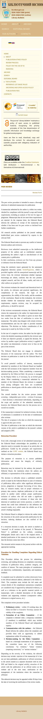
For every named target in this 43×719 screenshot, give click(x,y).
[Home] (21, 5)
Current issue (22, 115)
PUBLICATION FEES (12, 91)
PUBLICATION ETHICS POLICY (16, 59)
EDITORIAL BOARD (21, 29)
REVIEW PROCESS (12, 63)
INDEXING (9, 69)
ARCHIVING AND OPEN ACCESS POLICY (20, 87)
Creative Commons (32, 162)
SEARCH (5, 29)
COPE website (18, 451)
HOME (4, 24)
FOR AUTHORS (9, 34)
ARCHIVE (28, 24)
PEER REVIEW (6, 186)
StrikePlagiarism (28, 270)
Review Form (37, 192)
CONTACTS (26, 34)
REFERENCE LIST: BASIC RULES (16, 84)
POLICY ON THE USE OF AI (15, 66)
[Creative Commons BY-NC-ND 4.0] (21, 157)
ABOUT (15, 24)
